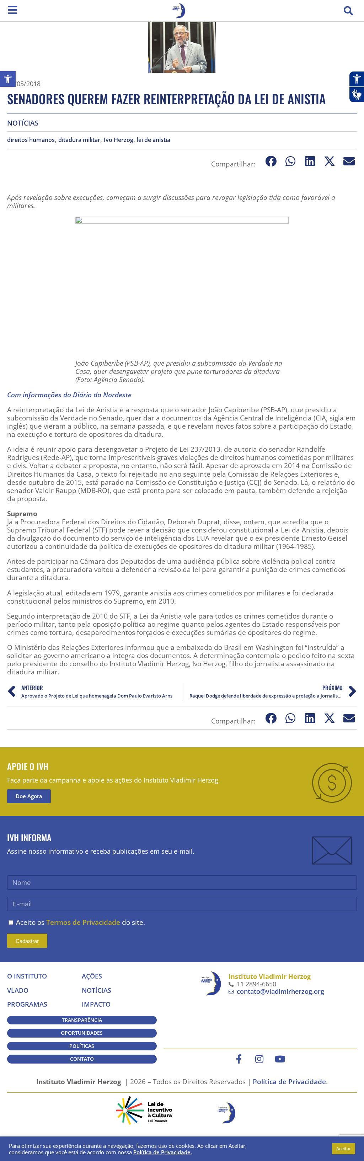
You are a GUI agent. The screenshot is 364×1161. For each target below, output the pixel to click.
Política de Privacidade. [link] (162, 1152)
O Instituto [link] (27, 976)
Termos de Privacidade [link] (83, 922)
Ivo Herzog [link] (118, 140)
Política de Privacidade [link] (289, 1081)
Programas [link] (27, 1004)
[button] (348, 10)
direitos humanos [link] (31, 140)
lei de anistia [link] (153, 140)
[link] (8, 79)
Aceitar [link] (343, 1148)
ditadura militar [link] (79, 140)
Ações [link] (92, 976)
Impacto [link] (96, 1004)
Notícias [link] (22, 123)
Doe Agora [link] (29, 796)
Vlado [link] (17, 990)
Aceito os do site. (80, 922)
